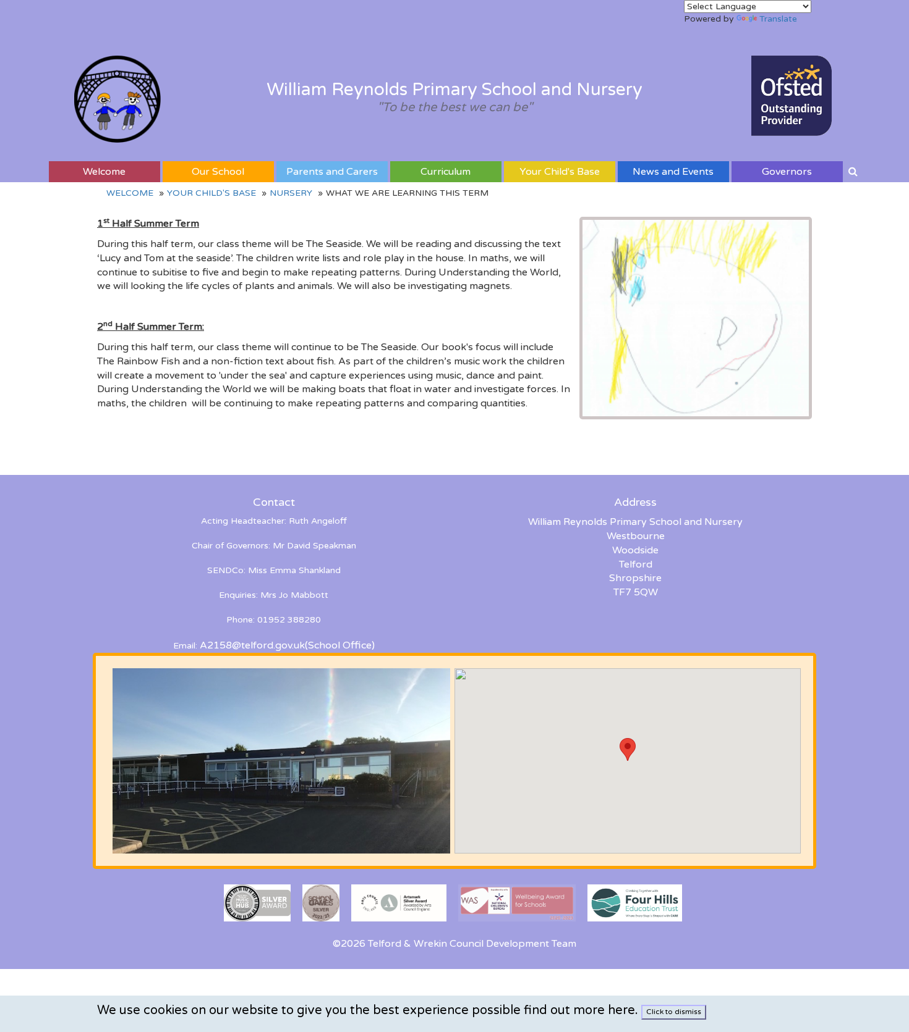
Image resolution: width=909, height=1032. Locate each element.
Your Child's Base (559, 172)
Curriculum (445, 172)
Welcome (104, 172)
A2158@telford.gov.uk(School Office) (287, 645)
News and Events (673, 172)
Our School (218, 172)
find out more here (579, 1010)
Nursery (291, 193)
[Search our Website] (853, 171)
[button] (628, 749)
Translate (778, 19)
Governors (787, 172)
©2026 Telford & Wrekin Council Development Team (454, 944)
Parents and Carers (332, 172)
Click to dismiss (673, 1011)
